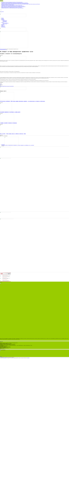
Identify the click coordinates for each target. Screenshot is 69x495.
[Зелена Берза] (2, 11)
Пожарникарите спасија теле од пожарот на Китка (7, 4)
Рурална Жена (4, 21)
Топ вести (2, 18)
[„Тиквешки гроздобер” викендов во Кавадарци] (7, 121)
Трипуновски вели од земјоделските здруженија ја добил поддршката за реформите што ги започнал (17, 145)
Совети (2, 25)
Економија (2, 19)
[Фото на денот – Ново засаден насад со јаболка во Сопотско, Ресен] (7, 132)
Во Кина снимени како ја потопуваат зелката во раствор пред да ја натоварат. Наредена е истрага (13, 6)
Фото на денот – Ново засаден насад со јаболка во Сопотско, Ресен (13, 133)
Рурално (2, 22)
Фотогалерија (3, 26)
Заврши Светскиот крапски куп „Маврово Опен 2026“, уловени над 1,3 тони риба (11, 7)
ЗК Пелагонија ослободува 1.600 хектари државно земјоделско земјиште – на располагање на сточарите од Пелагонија (22, 101)
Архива (1, 356)
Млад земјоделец (5, 20)
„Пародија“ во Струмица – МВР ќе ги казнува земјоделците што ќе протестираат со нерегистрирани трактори (15, 3)
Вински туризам (5, 23)
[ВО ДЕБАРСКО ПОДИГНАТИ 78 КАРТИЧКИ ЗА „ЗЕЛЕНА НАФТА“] (6, 110)
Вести (4, 49)
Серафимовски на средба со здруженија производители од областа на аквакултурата (11, 5)
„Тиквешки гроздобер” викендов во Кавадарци (8, 122)
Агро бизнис (1, 49)
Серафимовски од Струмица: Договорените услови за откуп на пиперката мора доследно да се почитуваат (14, 2)
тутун (0, 84)
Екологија (2, 24)
